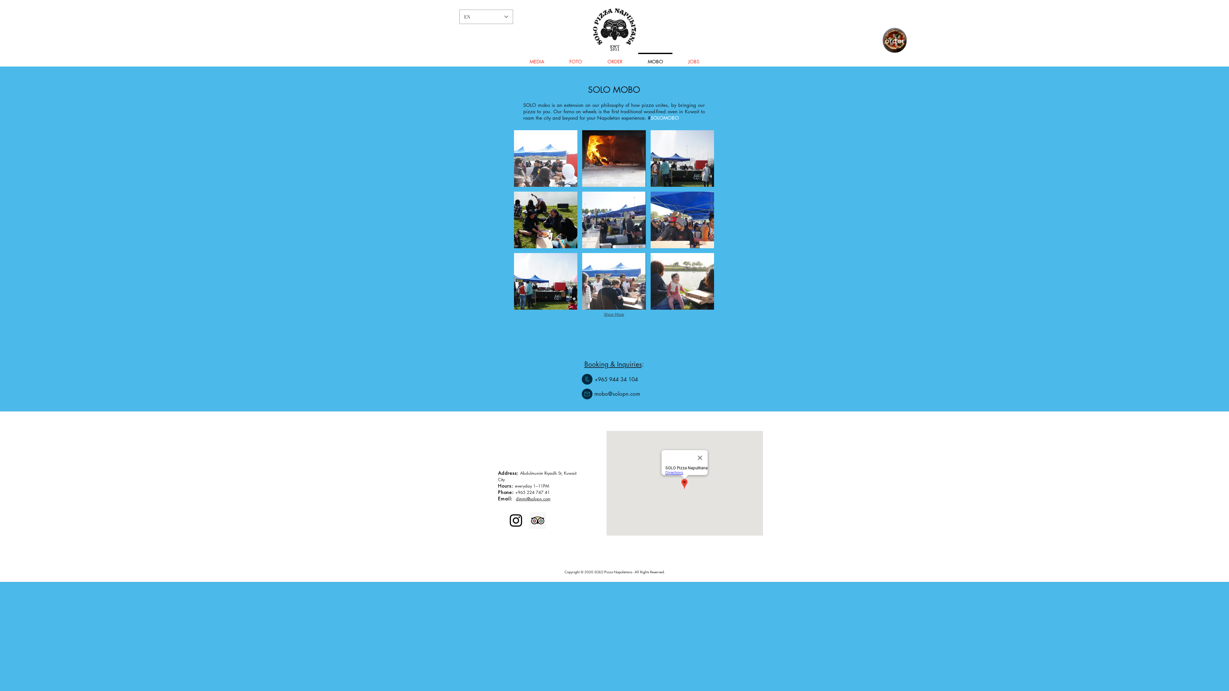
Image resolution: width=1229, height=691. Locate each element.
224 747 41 (538, 492)
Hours (504, 486)
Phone (505, 492)
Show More (614, 314)
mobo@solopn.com (614, 393)
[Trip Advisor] (537, 520)
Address (507, 473)
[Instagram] (516, 520)
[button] (545, 158)
